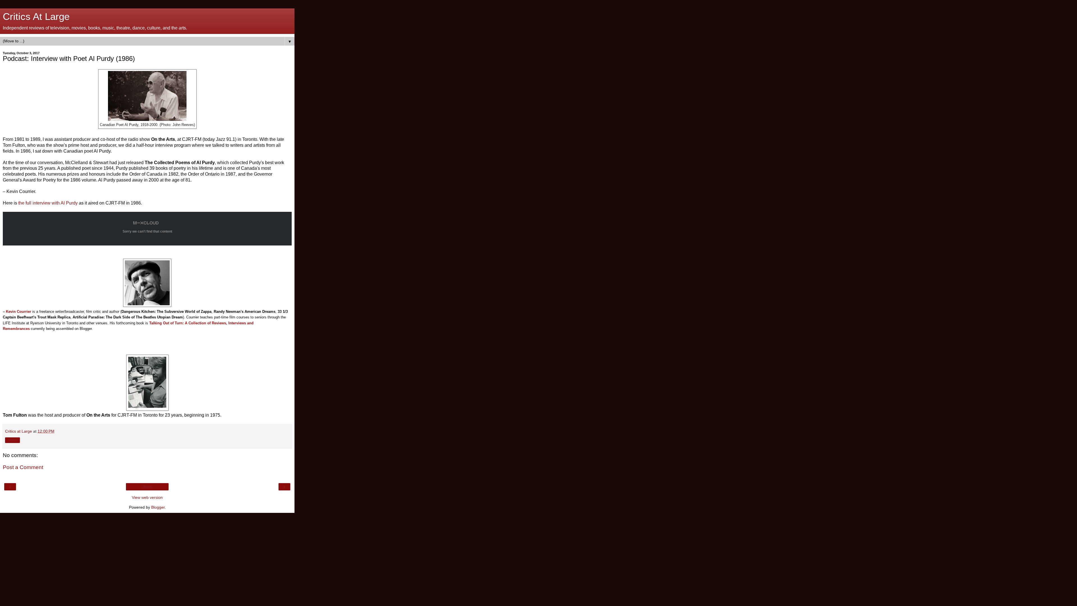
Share (12, 440)
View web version (147, 497)
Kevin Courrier (17, 311)
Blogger (158, 507)
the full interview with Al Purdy (48, 203)
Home (147, 487)
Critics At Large (36, 16)
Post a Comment (23, 467)
